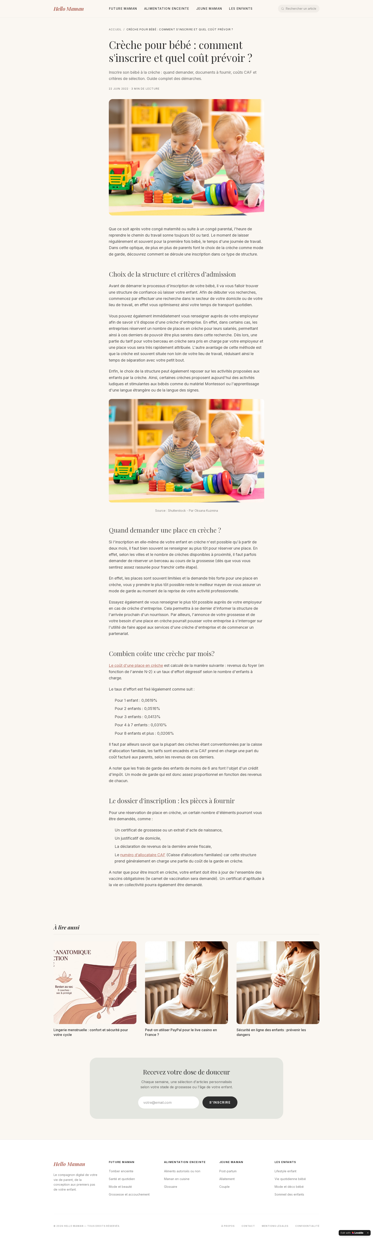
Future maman (123, 8)
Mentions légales (275, 1226)
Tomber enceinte (121, 1171)
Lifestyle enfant (285, 1171)
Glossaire (170, 1186)
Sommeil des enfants (289, 1194)
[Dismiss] (367, 1232)
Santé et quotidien (122, 1179)
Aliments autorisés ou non (182, 1171)
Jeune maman (209, 8)
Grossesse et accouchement (129, 1194)
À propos (228, 1226)
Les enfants (241, 8)
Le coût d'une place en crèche (136, 665)
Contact (248, 1226)
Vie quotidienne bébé (290, 1179)
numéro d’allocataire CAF (142, 855)
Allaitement (227, 1179)
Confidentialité (307, 1226)
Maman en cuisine (177, 1179)
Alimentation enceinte (166, 8)
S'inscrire (220, 1102)
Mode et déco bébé (289, 1186)
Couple (224, 1186)
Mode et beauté (120, 1186)
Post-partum (228, 1171)
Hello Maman (69, 8)
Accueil (115, 29)
